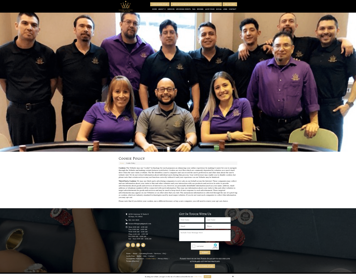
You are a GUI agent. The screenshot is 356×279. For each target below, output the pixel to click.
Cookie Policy (197, 277)
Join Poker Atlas (160, 4)
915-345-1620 (230, 4)
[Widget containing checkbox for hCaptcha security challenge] (205, 246)
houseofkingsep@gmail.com (139, 224)
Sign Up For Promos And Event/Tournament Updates (196, 4)
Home (122, 163)
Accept (207, 276)
